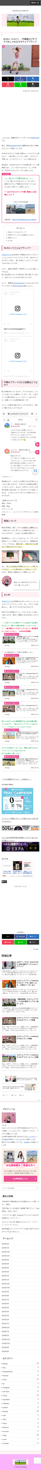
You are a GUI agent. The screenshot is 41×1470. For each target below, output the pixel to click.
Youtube (26, 1142)
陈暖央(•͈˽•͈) (7, 333)
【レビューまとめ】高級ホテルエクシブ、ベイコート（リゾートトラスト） (20, 1223)
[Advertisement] (20, 113)
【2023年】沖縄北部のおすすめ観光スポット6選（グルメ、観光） (20, 1203)
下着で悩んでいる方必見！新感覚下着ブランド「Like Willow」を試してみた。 (20, 1209)
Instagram (13, 145)
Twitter (5, 1139)
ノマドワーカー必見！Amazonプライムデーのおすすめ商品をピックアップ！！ (20, 1216)
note (19, 145)
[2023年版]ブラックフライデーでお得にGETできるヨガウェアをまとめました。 (20, 1230)
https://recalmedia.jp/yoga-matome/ (24, 219)
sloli (5, 881)
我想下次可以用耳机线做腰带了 (15, 329)
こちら (20, 1139)
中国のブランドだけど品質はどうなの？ (21, 235)
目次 (18, 228)
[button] (33, 84)
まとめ (10, 240)
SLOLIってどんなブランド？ (17, 232)
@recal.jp (35, 138)
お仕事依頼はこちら (20, 1179)
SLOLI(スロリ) (7, 255)
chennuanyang (18, 283)
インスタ (30, 1136)
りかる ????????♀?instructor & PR (15, 376)
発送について (12, 238)
